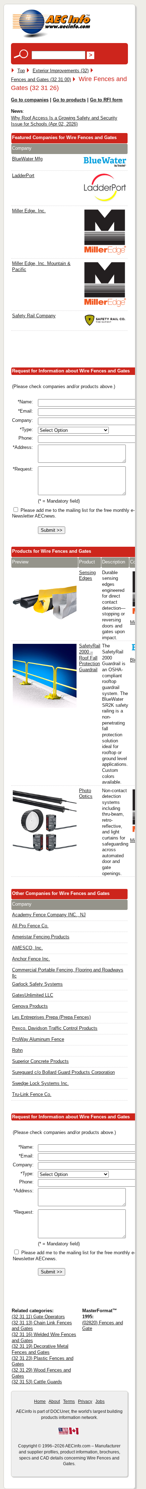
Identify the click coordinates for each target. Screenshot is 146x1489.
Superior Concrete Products (40, 1061)
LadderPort (23, 175)
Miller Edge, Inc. (29, 210)
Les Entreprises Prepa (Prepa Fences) (51, 1017)
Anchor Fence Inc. (31, 958)
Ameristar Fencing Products (40, 936)
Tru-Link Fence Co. (31, 1094)
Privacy (85, 1401)
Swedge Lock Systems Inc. (40, 1083)
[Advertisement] (78, 351)
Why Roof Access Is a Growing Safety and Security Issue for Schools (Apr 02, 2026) (64, 121)
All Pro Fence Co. (30, 925)
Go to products (69, 99)
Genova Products (30, 1006)
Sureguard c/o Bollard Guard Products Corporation (63, 1072)
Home (40, 1401)
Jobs (100, 1401)
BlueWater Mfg (27, 158)
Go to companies (30, 99)
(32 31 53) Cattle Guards (37, 1381)
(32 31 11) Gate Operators (38, 1316)
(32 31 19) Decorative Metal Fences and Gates (40, 1349)
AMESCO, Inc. (27, 947)
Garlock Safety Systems (37, 984)
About (54, 1401)
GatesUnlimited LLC (32, 995)
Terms (69, 1401)
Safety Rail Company (34, 315)
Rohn (17, 1050)
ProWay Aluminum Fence (38, 1039)
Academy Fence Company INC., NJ (49, 914)
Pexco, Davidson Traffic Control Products (54, 1028)
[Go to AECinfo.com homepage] (51, 37)
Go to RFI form (106, 99)
